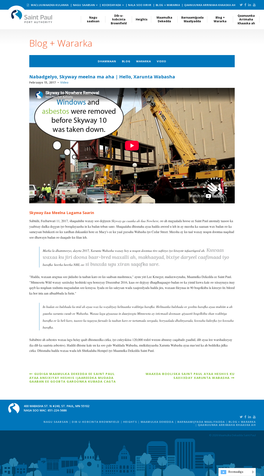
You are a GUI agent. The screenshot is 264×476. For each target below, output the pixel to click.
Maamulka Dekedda (164, 19)
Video (161, 61)
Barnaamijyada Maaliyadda (192, 19)
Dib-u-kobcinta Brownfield (119, 19)
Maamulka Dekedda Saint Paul (31, 16)
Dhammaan (107, 61)
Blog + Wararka (168, 5)
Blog (126, 61)
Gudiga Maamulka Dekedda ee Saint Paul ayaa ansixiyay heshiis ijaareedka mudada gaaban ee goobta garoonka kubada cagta (72, 377)
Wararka (143, 61)
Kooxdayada (111, 5)
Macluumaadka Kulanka (49, 5)
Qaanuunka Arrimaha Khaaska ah (210, 5)
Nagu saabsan (84, 5)
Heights (141, 19)
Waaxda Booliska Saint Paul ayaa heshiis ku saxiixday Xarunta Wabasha (190, 375)
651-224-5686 (57, 410)
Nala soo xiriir (139, 5)
